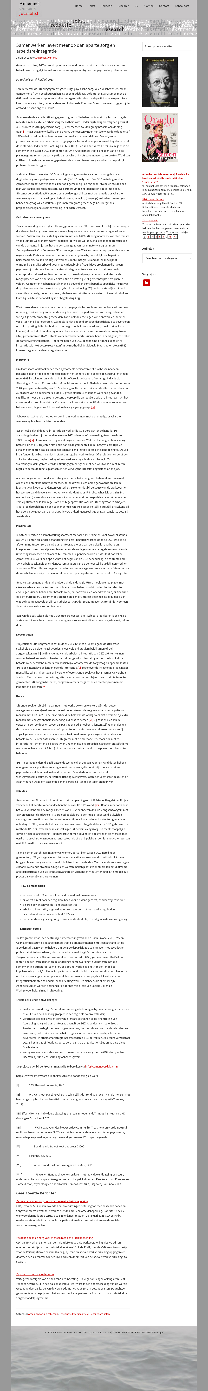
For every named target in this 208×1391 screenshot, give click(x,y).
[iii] (93, 407)
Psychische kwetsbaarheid (74, 1313)
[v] (79, 667)
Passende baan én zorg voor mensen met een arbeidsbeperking (54, 1238)
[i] (63, 127)
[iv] (32, 440)
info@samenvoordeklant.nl (101, 1066)
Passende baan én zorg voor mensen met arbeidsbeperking (52, 1201)
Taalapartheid (150, 220)
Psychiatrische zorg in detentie (35, 1274)
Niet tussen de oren (153, 199)
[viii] (97, 805)
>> (175, 236)
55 (170, 236)
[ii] (24, 131)
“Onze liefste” (150, 182)
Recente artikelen (100, 1313)
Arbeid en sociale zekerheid (43, 1313)
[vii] (91, 720)
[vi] (44, 687)
